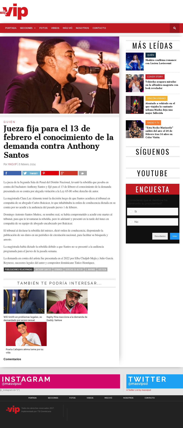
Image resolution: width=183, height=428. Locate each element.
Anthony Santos (43, 269)
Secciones (26, 28)
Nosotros (82, 28)
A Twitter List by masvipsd (138, 390)
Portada (10, 28)
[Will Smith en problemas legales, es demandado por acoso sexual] (24, 312)
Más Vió (67, 28)
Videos (55, 28)
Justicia (102, 269)
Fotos (43, 28)
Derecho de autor (74, 269)
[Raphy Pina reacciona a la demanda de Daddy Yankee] (67, 312)
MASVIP (12, 164)
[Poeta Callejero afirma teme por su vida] (26, 345)
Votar (174, 236)
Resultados (160, 236)
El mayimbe (90, 269)
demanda (58, 269)
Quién (10, 122)
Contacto (99, 28)
